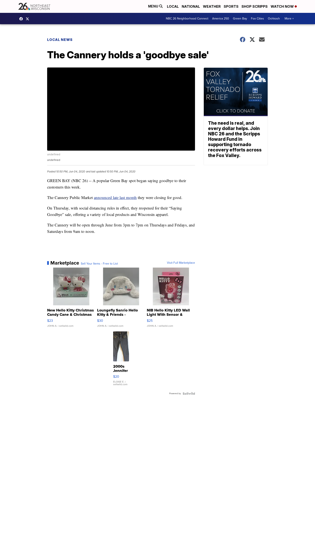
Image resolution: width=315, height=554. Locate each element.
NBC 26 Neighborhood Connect (187, 18)
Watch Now (283, 6)
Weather (212, 6)
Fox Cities (257, 18)
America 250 (220, 18)
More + (289, 18)
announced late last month (115, 197)
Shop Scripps (255, 6)
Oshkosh (274, 18)
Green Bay (240, 18)
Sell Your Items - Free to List (99, 263)
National (191, 6)
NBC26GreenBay (22, 19)
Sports (231, 6)
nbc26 (28, 19)
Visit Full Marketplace (181, 262)
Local (173, 6)
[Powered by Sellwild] (189, 393)
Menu (153, 6)
